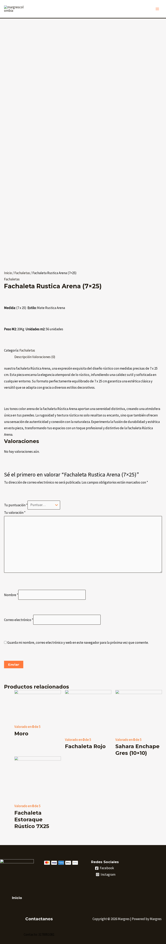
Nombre (11, 594)
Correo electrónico (18, 619)
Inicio (8, 273)
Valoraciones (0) (43, 357)
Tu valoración (15, 512)
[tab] (23, 357)
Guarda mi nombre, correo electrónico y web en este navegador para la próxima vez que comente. (78, 642)
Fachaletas (22, 273)
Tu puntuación (16, 505)
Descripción (23, 357)
